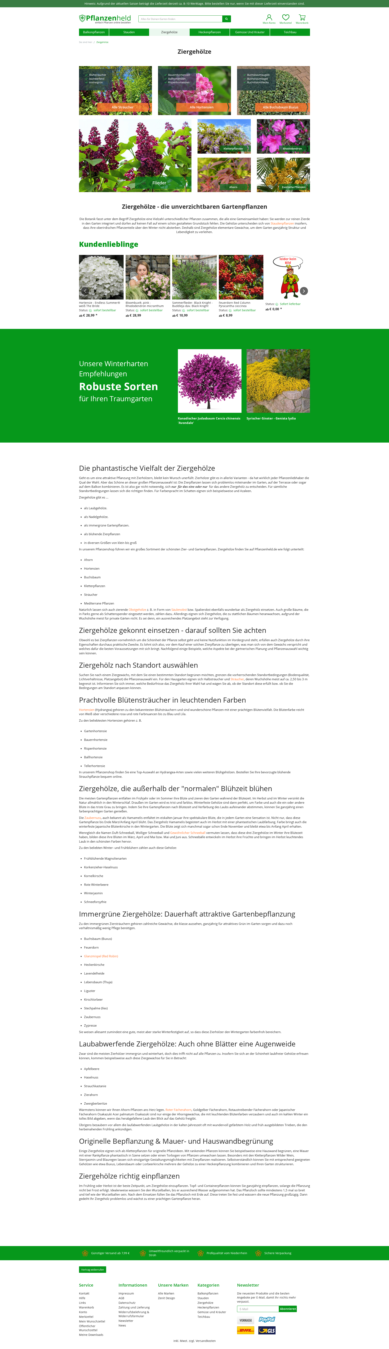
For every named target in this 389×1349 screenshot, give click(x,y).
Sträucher (237, 679)
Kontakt (84, 1293)
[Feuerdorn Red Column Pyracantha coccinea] (241, 277)
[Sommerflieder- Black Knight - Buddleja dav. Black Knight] (194, 277)
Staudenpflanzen (282, 223)
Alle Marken (166, 1293)
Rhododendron (292, 148)
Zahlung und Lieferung (134, 1307)
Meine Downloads (91, 1335)
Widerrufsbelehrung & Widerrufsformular (134, 1314)
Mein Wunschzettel (92, 1321)
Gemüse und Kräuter (250, 32)
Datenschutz (127, 1303)
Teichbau (290, 32)
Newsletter (126, 1321)
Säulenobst (179, 610)
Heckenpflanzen (210, 32)
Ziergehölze (169, 32)
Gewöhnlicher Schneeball (187, 833)
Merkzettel (86, 1317)
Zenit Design (166, 1298)
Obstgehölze (137, 610)
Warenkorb (86, 1307)
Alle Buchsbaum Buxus (280, 107)
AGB (121, 1298)
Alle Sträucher (123, 107)
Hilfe (82, 1298)
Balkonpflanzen (94, 32)
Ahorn (233, 187)
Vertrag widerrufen (92, 1269)
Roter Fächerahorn (178, 1110)
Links (82, 1303)
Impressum (126, 1293)
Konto (83, 1312)
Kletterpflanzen (233, 148)
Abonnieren (288, 1309)
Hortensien (86, 710)
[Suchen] (226, 19)
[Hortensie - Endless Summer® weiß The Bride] (101, 277)
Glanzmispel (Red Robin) (101, 956)
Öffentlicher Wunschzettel (88, 1328)
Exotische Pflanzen (293, 187)
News (122, 1325)
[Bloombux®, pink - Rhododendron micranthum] (148, 277)
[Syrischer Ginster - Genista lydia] (278, 381)
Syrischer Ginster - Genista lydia (271, 418)
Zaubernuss (92, 818)
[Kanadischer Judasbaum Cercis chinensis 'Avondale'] (210, 381)
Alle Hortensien (202, 107)
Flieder (159, 183)
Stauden (129, 32)
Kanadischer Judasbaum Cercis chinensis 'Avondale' (209, 420)
